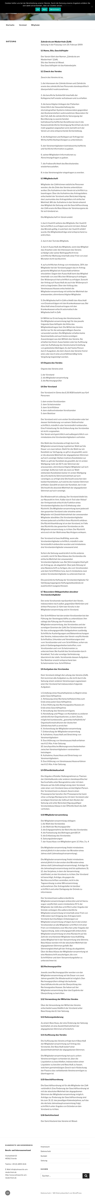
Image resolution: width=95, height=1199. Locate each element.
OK (38, 9)
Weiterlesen (67, 6)
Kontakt (44, 1156)
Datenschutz (46, 1151)
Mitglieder (35, 25)
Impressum (45, 1147)
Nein (44, 9)
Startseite (10, 25)
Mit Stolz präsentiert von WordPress (67, 1193)
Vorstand (22, 25)
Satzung (44, 1160)
